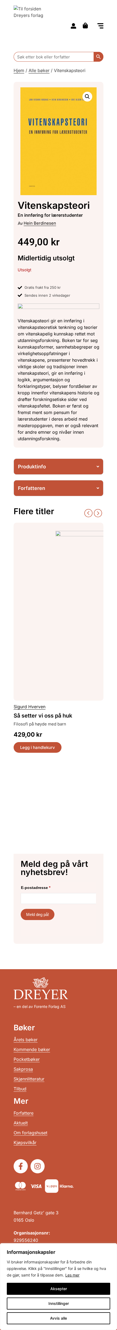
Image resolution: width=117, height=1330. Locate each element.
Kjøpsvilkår (25, 1142)
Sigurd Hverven (29, 706)
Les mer (72, 1275)
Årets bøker (26, 1039)
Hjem (19, 70)
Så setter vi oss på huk (43, 715)
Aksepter (58, 1288)
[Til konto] (73, 26)
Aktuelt (21, 1123)
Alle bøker (39, 70)
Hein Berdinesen (40, 223)
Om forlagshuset (30, 1132)
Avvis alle (58, 1318)
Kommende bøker (32, 1049)
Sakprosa (23, 1069)
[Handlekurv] (86, 25)
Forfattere (23, 1113)
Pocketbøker (27, 1059)
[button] (100, 26)
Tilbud (20, 1088)
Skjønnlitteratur (29, 1079)
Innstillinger (58, 1303)
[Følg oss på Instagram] (37, 1166)
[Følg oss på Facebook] (21, 1166)
